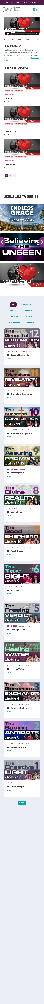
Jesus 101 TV (9, 95)
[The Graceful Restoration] (22, 339)
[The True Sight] (22, 574)
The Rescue (9, 164)
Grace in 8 (30, 323)
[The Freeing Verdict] (22, 613)
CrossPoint (29, 311)
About (7, 2)
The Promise (10, 131)
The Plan (8, 98)
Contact (25, 2)
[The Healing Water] (22, 652)
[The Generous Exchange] (22, 692)
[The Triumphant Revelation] (22, 378)
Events (18, 2)
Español (35, 2)
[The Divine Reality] (22, 495)
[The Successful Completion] (22, 417)
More (21, 803)
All (13, 304)
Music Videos (14, 323)
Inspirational (26, 304)
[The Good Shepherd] (22, 535)
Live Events (14, 317)
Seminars (29, 317)
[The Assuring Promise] (22, 456)
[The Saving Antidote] (22, 731)
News (12, 2)
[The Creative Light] (22, 770)
